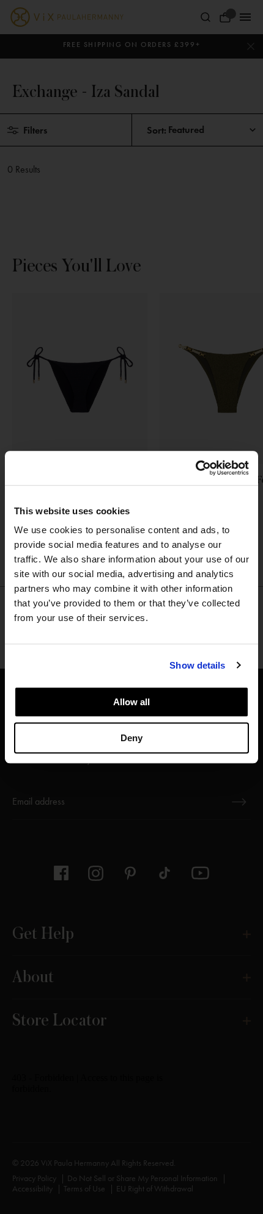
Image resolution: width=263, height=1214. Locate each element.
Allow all (131, 702)
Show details (197, 665)
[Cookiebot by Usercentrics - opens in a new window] (195, 468)
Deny (131, 738)
